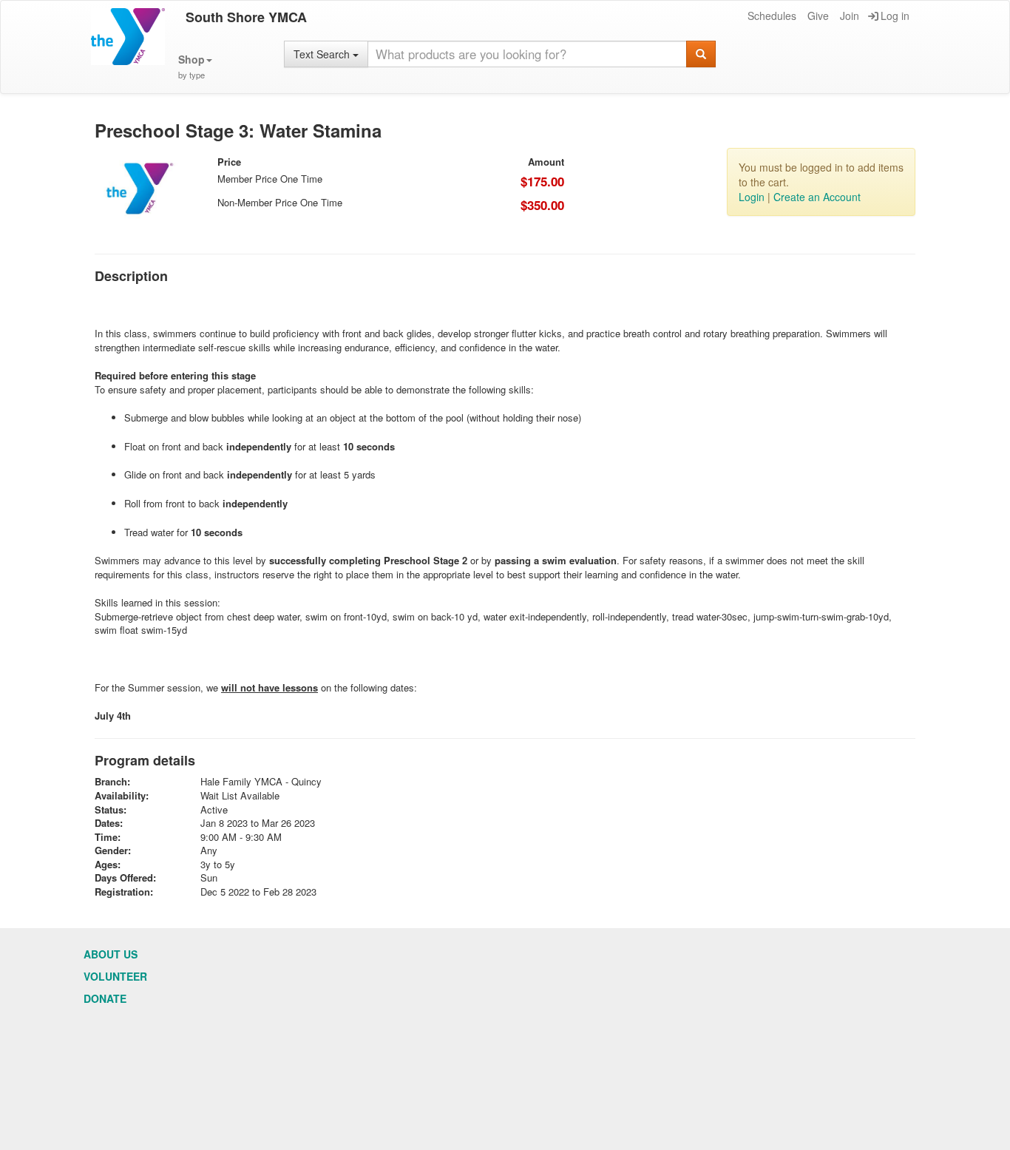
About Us (111, 954)
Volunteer (115, 976)
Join (849, 15)
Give (818, 15)
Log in (895, 15)
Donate (105, 998)
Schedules (772, 15)
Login (752, 196)
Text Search (323, 54)
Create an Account (817, 196)
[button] (195, 67)
